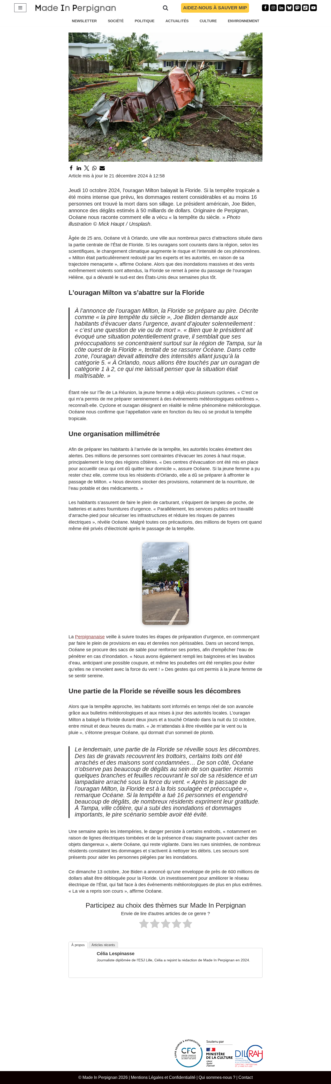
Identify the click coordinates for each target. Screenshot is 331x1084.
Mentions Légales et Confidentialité (163, 1077)
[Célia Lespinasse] (82, 970)
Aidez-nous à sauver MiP (215, 7)
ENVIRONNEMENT (243, 21)
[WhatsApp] (94, 168)
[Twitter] (86, 168)
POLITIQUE (144, 21)
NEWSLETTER (84, 21)
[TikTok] (305, 7)
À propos (78, 945)
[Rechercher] (165, 8)
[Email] (102, 168)
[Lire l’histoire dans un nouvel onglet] (165, 583)
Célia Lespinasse (115, 953)
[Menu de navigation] (20, 7)
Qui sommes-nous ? (217, 1077)
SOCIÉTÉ (116, 21)
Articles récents (103, 945)
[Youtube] (313, 7)
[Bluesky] (289, 7)
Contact (245, 1077)
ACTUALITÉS (177, 21)
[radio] (144, 924)
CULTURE (208, 21)
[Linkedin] (281, 7)
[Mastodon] (297, 7)
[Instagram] (273, 7)
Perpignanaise (90, 636)
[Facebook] (265, 7)
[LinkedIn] (78, 168)
